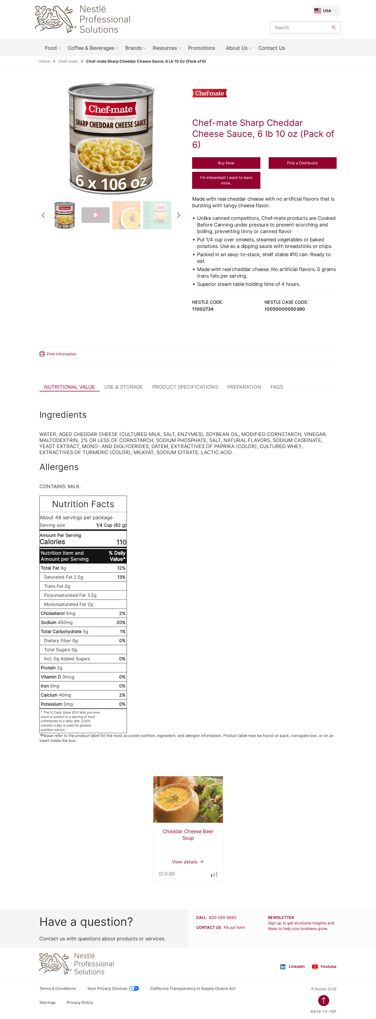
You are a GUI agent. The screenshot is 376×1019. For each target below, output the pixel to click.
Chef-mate (68, 61)
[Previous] (43, 215)
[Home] (82, 19)
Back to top (324, 1011)
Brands (133, 48)
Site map (47, 1002)
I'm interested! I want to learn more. (226, 180)
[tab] (69, 386)
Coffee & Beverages (91, 48)
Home (44, 61)
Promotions (201, 48)
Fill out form (234, 927)
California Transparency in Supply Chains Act (192, 988)
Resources (165, 48)
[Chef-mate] (213, 93)
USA (327, 10)
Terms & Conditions (57, 988)
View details (188, 828)
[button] (226, 163)
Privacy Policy (80, 1002)
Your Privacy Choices (107, 988)
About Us (236, 48)
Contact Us (271, 48)
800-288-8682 (222, 917)
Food (51, 48)
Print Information (62, 354)
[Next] (178, 215)
